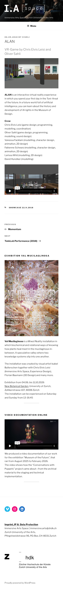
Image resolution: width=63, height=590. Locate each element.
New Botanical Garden (16, 386)
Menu (33, 26)
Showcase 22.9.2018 (21, 208)
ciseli (26, 37)
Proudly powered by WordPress (20, 582)
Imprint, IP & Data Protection (21, 524)
